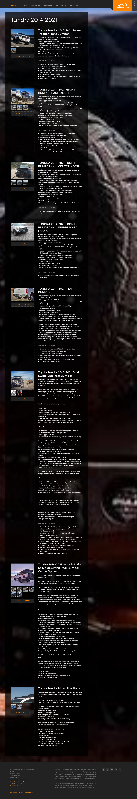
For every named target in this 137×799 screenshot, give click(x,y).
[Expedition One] (122, 5)
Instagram (134, 9)
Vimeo (134, 5)
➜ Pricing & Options (23, 56)
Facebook (134, 1)
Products (15, 5)
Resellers (48, 5)
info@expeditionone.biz (18, 782)
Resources (35, 5)
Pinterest (134, 7)
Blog (56, 5)
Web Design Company (16, 792)
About (63, 5)
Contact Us (73, 5)
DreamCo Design (28, 792)
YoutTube (134, 3)
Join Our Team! (14, 785)
